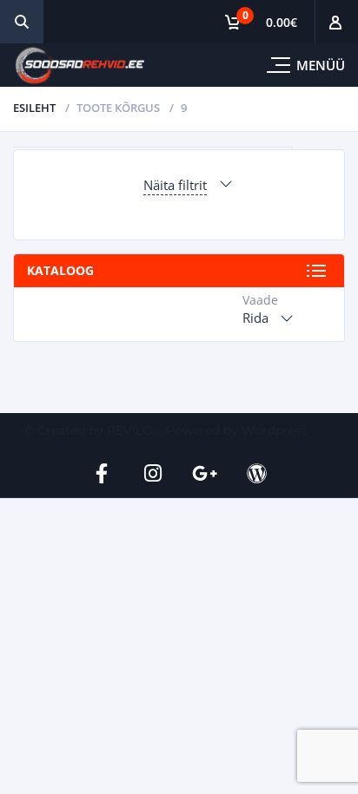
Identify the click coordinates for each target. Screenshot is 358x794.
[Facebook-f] (102, 473)
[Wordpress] (257, 473)
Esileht (34, 107)
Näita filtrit (175, 185)
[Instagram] (153, 473)
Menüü (320, 65)
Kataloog (60, 270)
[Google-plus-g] (205, 473)
